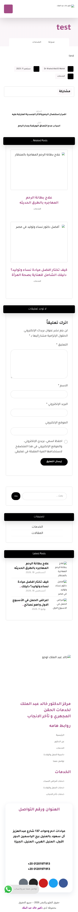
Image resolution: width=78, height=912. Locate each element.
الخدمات (61, 76)
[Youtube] (43, 883)
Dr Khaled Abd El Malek (54, 69)
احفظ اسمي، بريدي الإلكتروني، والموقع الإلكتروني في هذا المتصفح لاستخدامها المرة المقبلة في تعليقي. (38, 447)
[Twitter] (53, 883)
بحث (16, 496)
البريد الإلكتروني (57, 404)
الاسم (63, 385)
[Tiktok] (23, 883)
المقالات (37, 533)
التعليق (62, 345)
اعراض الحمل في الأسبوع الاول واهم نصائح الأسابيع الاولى (31, 605)
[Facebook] (63, 883)
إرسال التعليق (54, 461)
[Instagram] (33, 883)
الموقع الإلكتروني (56, 422)
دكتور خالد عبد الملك (32, 907)
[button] (54, 91)
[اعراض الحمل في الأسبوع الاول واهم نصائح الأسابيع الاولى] (59, 605)
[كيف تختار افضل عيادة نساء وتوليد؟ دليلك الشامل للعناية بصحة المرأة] (59, 587)
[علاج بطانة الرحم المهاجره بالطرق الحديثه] (59, 569)
